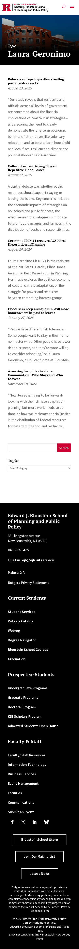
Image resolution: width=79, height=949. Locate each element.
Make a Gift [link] (16, 572)
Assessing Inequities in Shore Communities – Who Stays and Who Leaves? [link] (35, 375)
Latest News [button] (40, 873)
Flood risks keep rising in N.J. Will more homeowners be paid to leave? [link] (38, 311)
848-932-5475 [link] (18, 550)
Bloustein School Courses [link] (28, 649)
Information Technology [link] (27, 764)
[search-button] (63, 6)
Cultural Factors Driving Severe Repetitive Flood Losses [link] (32, 168)
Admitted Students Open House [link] (33, 726)
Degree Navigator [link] (22, 640)
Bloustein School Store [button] (39, 839)
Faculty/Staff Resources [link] (26, 755)
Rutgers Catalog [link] (20, 621)
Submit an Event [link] (21, 812)
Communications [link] (21, 802)
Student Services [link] (21, 611)
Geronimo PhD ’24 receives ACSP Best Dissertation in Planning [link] (37, 242)
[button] (72, 8)
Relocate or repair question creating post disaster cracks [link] (36, 81)
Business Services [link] (22, 774)
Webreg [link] (14, 630)
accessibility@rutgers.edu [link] (51, 903)
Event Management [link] (23, 783)
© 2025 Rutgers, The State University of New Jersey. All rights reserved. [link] (39, 921)
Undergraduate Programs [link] (27, 688)
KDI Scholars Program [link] (25, 716)
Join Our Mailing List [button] (39, 856)
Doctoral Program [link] (22, 707)
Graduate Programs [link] (23, 697)
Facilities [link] (15, 793)
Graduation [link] (16, 659)
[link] (25, 8)
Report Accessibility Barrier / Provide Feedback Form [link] (48, 909)
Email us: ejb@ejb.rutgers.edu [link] (31, 560)
